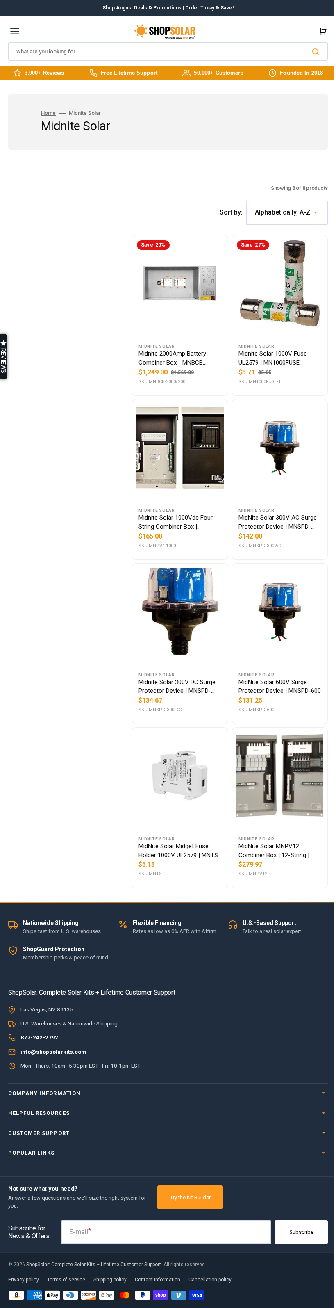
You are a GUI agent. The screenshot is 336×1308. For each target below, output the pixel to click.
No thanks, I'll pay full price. (165, 770)
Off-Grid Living (165, 659)
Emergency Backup (165, 695)
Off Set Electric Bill (165, 731)
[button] (3, 356)
